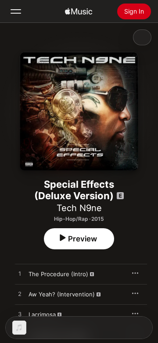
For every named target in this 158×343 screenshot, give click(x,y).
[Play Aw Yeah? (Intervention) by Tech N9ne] (20, 294)
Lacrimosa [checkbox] (42, 314)
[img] (78, 11)
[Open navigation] (15, 11)
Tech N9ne (79, 208)
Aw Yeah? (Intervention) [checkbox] (62, 294)
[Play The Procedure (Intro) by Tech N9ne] (20, 274)
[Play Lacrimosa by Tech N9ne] (20, 314)
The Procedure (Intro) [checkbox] (58, 273)
